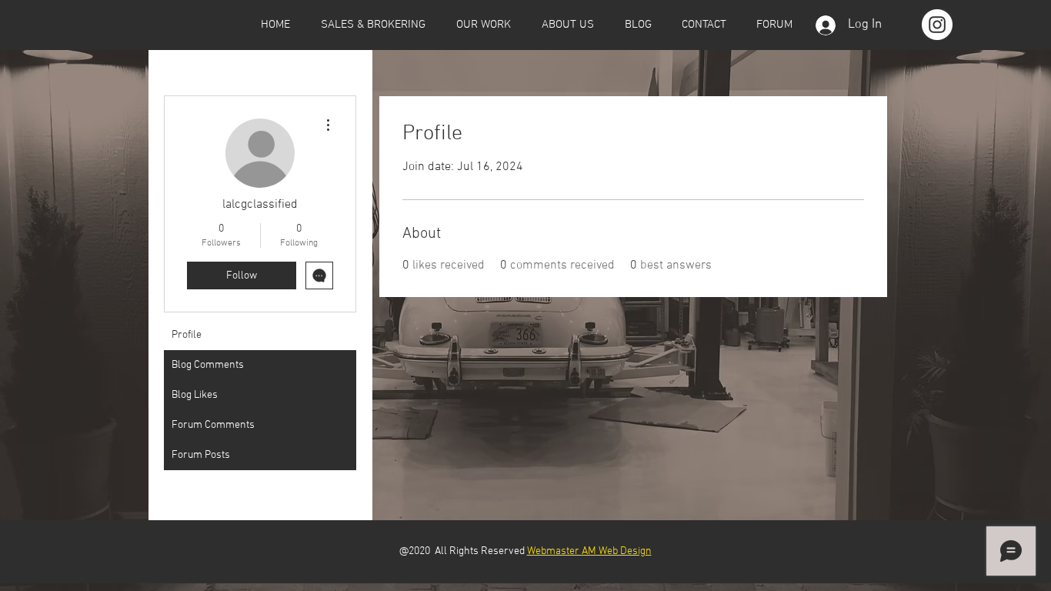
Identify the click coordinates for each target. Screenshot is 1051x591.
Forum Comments (213, 425)
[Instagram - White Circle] (937, 24)
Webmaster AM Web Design (589, 551)
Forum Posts (201, 455)
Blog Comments (208, 365)
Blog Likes (195, 395)
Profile (187, 335)
